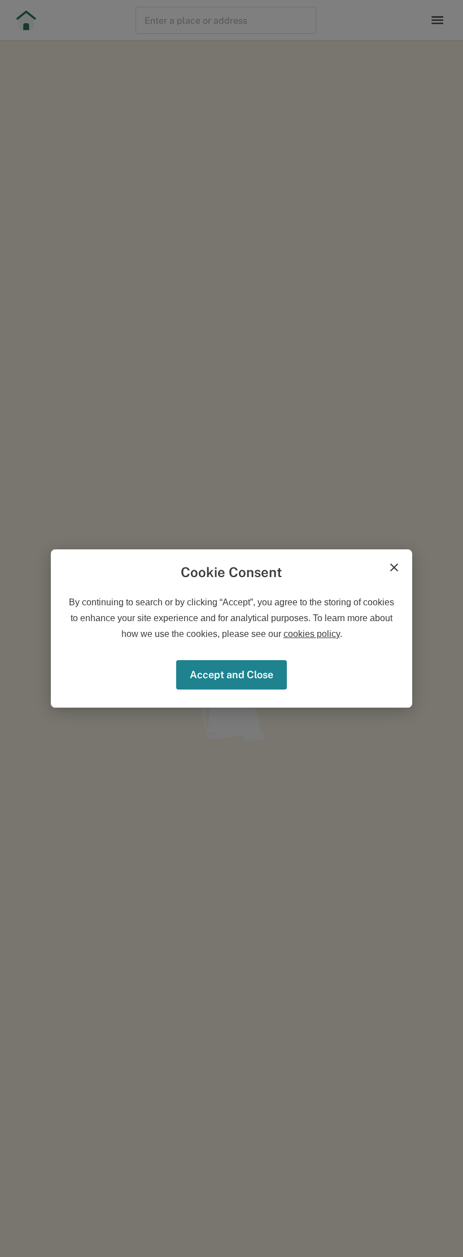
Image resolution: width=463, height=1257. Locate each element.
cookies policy (311, 634)
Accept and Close (231, 674)
